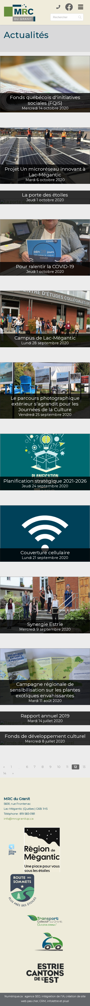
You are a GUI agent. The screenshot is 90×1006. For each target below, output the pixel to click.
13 (84, 767)
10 (58, 767)
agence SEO (32, 996)
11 (67, 767)
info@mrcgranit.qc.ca (19, 818)
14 (4, 773)
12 (75, 767)
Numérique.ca (13, 996)
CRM (43, 1001)
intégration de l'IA (53, 996)
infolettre (53, 1001)
